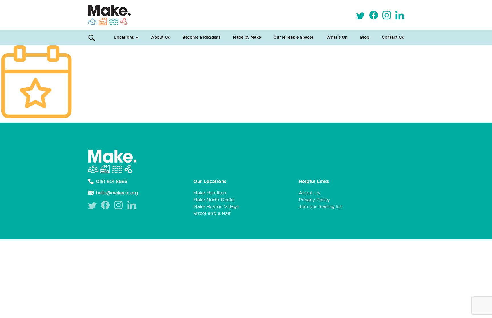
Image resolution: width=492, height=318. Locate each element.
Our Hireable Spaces (293, 37)
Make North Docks (214, 199)
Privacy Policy (314, 199)
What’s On (337, 37)
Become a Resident (201, 37)
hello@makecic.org (117, 192)
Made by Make (247, 37)
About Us (160, 37)
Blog (364, 37)
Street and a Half (212, 213)
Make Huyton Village (216, 206)
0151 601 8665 (111, 181)
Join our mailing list (320, 206)
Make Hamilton (209, 192)
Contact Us (393, 37)
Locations (124, 37)
